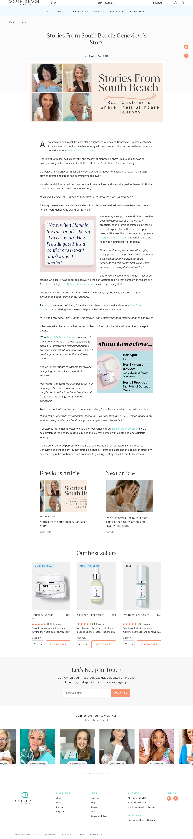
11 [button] (101, 773)
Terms (82, 834)
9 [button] (98, 773)
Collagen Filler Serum (90, 614)
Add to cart (58, 644)
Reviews (94, 807)
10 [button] (99, 773)
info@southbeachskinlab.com (141, 807)
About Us (95, 798)
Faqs (93, 811)
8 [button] (96, 773)
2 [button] (86, 773)
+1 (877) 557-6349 (137, 802)
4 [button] (89, 773)
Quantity (36, 637)
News (24, 22)
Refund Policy (96, 834)
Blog (93, 802)
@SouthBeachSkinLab (96, 720)
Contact (59, 807)
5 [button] (91, 773)
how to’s (62, 11)
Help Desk (61, 811)
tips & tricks (80, 11)
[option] (35, 747)
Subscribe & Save (99, 816)
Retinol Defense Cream (113, 237)
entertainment (137, 11)
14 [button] (106, 773)
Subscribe (120, 693)
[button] (39, 623)
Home (12, 22)
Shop (58, 798)
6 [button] (93, 773)
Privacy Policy (67, 834)
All (49, 11)
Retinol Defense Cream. (80, 150)
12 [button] (103, 773)
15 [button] (108, 773)
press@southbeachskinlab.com (142, 820)
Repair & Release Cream (42, 617)
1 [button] (84, 773)
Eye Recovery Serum (136, 614)
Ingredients (116, 11)
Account (60, 802)
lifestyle (98, 11)
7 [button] (94, 773)
